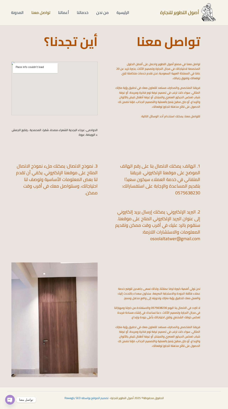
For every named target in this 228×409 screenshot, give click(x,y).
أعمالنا (63, 12)
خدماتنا (82, 12)
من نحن (102, 12)
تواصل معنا (40, 12)
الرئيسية (122, 12)
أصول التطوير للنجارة (179, 12)
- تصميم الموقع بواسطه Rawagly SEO (87, 398)
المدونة (17, 12)
